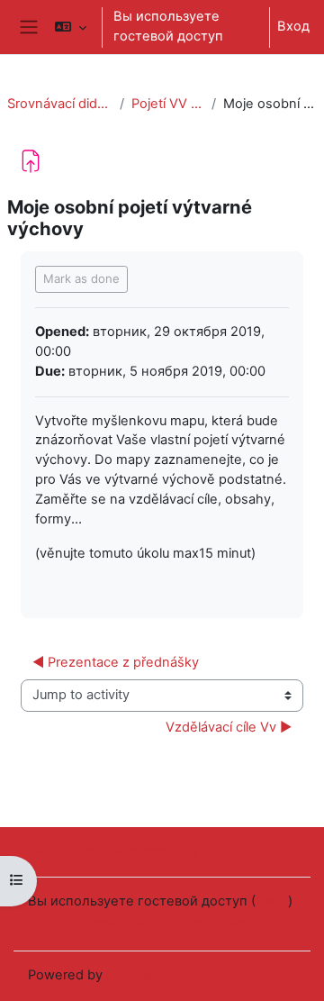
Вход (293, 26)
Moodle (129, 975)
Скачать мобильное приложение (136, 923)
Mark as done (81, 278)
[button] (70, 27)
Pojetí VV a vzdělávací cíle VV (167, 104)
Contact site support (114, 850)
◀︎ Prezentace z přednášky (115, 662)
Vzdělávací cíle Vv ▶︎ (229, 727)
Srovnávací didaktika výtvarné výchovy (59, 104)
